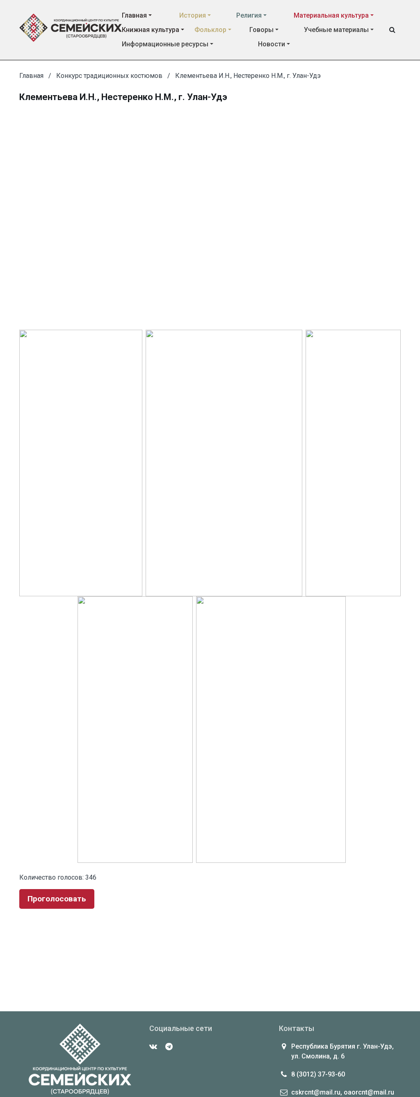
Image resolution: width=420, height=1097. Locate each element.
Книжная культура (150, 30)
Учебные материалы (336, 30)
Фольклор (210, 30)
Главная (134, 15)
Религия (249, 15)
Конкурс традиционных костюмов (109, 76)
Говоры (261, 30)
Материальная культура (331, 15)
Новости (271, 44)
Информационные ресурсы (165, 44)
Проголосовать (56, 898)
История (192, 15)
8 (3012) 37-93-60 (318, 1074)
